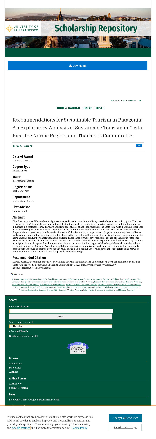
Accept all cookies (125, 418)
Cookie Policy (79, 427)
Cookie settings (21, 427)
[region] (78, 422)
